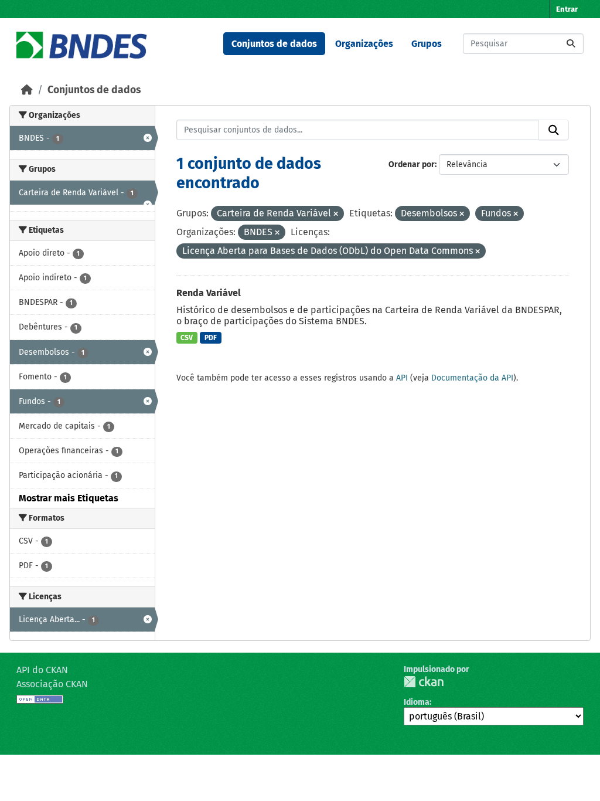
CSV (186, 338)
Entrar (567, 9)
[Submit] (570, 43)
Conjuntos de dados (274, 43)
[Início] (27, 90)
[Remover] (335, 214)
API (402, 378)
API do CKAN (42, 670)
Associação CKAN (52, 684)
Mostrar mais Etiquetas (68, 498)
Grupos (426, 43)
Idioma (416, 702)
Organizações (364, 43)
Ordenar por (411, 164)
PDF (210, 338)
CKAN (424, 682)
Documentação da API (472, 378)
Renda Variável (208, 292)
